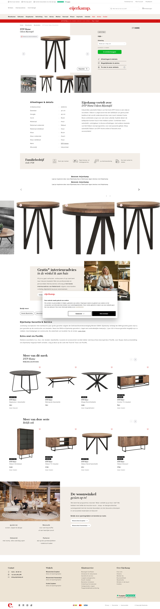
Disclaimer (115, 605)
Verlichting (39, 16)
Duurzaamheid (121, 578)
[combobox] (112, 43)
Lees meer (82, 331)
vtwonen (87, 16)
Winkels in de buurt (123, 582)
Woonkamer (12, 16)
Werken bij (120, 576)
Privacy (107, 605)
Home (21, 25)
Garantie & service (87, 576)
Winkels (10, 7)
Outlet (105, 16)
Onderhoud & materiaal (88, 584)
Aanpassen (79, 313)
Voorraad (65, 16)
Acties (99, 16)
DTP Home (64, 143)
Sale (93, 16)
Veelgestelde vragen (88, 586)
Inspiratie (79, 16)
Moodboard (149, 1)
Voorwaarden (124, 605)
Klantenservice (128, 1)
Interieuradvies (21, 7)
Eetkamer (21, 16)
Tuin (46, 16)
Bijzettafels (37, 25)
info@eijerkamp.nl (17, 577)
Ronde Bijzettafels (27, 313)
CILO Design (32, 7)
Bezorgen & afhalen (87, 571)
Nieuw (72, 16)
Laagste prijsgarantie (88, 578)
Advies (51, 16)
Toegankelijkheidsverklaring (90, 588)
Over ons (119, 571)
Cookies (119, 584)
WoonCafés (120, 580)
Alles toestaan (104, 313)
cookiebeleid (79, 307)
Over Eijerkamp (123, 568)
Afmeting (101, 40)
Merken (58, 16)
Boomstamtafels (41, 313)
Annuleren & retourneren (89, 574)
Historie (119, 574)
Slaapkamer (30, 16)
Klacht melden (86, 580)
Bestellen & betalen (87, 582)
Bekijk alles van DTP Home (31, 361)
